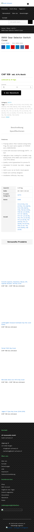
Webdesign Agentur (17, 525)
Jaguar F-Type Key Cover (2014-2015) (13, 411)
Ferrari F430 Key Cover (8, 348)
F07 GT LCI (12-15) (23, 216)
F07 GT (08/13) (19, 108)
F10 (7, 111)
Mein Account (5, 487)
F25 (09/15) (7, 115)
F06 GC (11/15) (25, 106)
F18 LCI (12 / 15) (23, 225)
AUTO (9, 102)
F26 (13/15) (15, 115)
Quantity (3, 84)
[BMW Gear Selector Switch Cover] (3, 47)
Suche (30, 22)
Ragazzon (22, 9)
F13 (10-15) (20, 113)
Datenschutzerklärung (8, 474)
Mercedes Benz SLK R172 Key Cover (13, 379)
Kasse (3, 500)
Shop (3, 484)
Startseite (4, 9)
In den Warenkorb (11, 93)
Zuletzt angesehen (7, 492)
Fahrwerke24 (6, 13)
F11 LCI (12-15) (23, 111)
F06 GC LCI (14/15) (7, 108)
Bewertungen (24, 13)
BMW (7, 43)
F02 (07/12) (25, 104)
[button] (14, 319)
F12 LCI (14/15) (11, 113)
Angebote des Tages (8, 489)
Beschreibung (17, 127)
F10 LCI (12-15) (13, 111)
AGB (2, 469)
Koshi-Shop (13, 9)
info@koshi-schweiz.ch (10, 448)
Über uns (15, 13)
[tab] (17, 128)
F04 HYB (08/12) (12, 106)
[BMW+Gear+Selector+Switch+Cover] (8, 47)
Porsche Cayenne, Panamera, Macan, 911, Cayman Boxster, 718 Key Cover (14, 282)
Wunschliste (5, 495)
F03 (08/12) (26, 206)
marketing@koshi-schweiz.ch (12, 451)
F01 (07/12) (17, 104)
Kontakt (4, 17)
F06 (19, 106)
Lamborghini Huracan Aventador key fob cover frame (16, 323)
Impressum (4, 471)
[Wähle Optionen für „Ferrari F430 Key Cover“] (7, 345)
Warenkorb (4, 497)
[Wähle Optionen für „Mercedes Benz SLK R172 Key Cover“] (11, 376)
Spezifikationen (17, 131)
